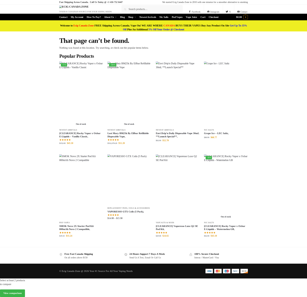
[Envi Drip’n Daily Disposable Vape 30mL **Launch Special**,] (177, 94)
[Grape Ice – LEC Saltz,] (226, 94)
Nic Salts (209, 130)
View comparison (12, 293)
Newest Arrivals (68, 130)
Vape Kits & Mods (165, 223)
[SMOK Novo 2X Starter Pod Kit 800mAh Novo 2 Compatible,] (81, 186)
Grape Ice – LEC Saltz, (216, 133)
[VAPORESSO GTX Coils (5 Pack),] (129, 179)
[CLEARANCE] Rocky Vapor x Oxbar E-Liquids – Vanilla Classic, (80, 135)
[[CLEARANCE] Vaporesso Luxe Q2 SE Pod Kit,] (177, 186)
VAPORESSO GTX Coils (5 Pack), (125, 211)
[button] (242, 17)
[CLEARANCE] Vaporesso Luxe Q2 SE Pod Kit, (177, 228)
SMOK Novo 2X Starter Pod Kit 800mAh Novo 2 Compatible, (76, 228)
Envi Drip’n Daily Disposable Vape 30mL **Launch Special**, (177, 135)
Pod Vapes (64, 223)
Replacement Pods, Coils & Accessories (128, 208)
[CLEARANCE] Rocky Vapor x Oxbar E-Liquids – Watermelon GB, (224, 228)
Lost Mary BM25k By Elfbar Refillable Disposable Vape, (128, 135)
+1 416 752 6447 (115, 2)
